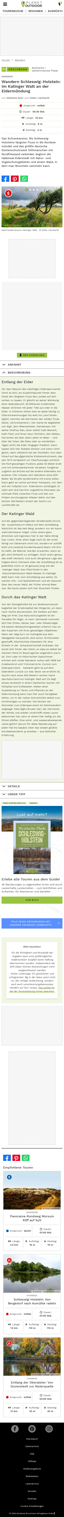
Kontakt (32, 1491)
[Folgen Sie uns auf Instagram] (49, 1429)
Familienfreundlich (14, 803)
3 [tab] (34, 190)
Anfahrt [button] (14, 364)
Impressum (32, 1439)
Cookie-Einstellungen (32, 1506)
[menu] (5, 4)
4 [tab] (37, 190)
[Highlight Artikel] (60, 4)
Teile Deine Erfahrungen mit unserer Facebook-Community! (30, 923)
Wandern (20, 60)
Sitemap (32, 1498)
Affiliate (32, 1461)
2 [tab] (30, 190)
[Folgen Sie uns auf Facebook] (15, 1429)
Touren (6, 60)
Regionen (35, 11)
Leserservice (32, 1483)
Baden (33, 803)
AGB (32, 1454)
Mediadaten (32, 1476)
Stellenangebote (32, 1468)
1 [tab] (27, 190)
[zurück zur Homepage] (31, 4)
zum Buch (32, 900)
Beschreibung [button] (19, 372)
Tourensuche (12, 11)
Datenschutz (32, 1446)
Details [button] (14, 786)
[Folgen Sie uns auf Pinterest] (32, 1429)
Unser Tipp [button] (16, 794)
